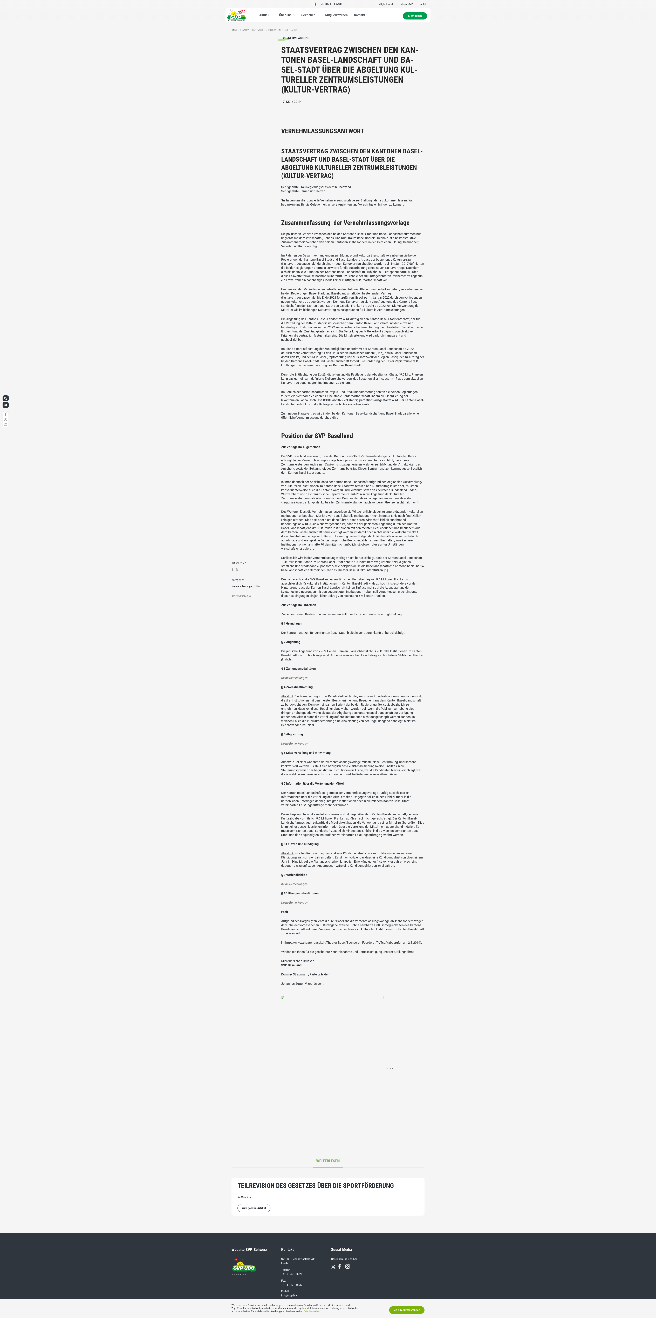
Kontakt (423, 4)
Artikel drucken (240, 596)
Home (234, 30)
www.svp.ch (238, 1274)
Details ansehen (312, 1311)
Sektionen (308, 15)
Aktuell (264, 15)
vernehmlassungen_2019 (246, 586)
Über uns (285, 15)
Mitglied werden (387, 4)
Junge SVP (407, 4)
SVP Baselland (329, 4)
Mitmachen (415, 15)
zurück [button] (388, 1068)
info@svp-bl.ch (290, 1295)
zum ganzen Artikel (254, 1208)
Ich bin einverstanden (406, 1310)
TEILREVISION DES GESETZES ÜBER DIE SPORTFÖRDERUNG (315, 1185)
